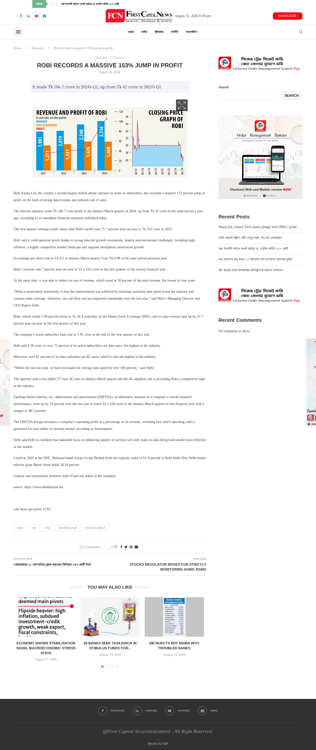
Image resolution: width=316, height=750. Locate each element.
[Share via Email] (136, 547)
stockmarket (95, 527)
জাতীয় (144, 32)
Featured (38, 48)
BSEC (20, 527)
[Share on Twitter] (126, 547)
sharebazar (68, 527)
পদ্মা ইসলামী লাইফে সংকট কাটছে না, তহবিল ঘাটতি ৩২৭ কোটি (253, 248)
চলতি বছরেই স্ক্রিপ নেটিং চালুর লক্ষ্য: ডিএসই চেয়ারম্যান (250, 238)
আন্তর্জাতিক (191, 32)
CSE (34, 527)
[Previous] (52, 4)
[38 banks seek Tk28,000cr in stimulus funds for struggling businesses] (110, 617)
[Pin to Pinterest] (131, 547)
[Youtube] (36, 16)
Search (223, 87)
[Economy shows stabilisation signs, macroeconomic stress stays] (46, 617)
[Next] (57, 4)
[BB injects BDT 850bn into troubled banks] (174, 617)
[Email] (44, 16)
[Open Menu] (18, 32)
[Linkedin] (28, 16)
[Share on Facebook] (121, 547)
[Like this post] (116, 547)
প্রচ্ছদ (131, 32)
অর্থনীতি (174, 32)
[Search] (300, 32)
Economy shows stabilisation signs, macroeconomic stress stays (46, 648)
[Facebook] (21, 16)
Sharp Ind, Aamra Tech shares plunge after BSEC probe (257, 227)
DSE (47, 527)
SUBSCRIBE (287, 16)
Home (17, 48)
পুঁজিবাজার (159, 32)
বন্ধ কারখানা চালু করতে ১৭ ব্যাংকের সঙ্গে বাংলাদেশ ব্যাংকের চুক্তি (92, 4)
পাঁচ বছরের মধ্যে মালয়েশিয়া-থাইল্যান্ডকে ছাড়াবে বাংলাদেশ (250, 270)
